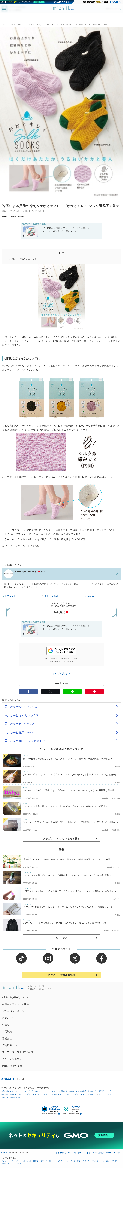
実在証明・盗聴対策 (9, 1094)
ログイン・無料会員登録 (61, 975)
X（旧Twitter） (52, 596)
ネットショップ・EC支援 (29, 1161)
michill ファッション (112, 931)
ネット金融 (105, 1161)
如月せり (116, 899)
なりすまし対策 (105, 1094)
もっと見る (62, 937)
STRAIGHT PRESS (16, 216)
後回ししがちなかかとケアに (25, 259)
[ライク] (119, 7)
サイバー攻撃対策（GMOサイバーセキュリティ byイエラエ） (41, 1094)
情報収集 (95, 1161)
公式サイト (10, 596)
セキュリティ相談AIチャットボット (101, 1091)
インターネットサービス (10, 1161)
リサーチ (86, 1161)
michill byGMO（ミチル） (13, 24)
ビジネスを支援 (46, 1161)
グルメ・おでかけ (34, 24)
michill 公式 (112, 867)
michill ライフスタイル (111, 798)
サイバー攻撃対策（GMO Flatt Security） (81, 1094)
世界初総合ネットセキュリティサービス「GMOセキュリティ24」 (26, 1091)
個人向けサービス (8, 1163)
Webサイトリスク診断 (77, 1091)
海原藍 (117, 766)
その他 (18, 1163)
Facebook (89, 596)
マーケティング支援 (73, 1161)
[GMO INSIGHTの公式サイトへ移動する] (15, 1079)
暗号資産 (115, 1161)
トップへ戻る (60, 673)
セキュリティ (59, 1161)
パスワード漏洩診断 (59, 1091)
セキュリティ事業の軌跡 (11, 1097)
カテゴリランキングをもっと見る (61, 838)
